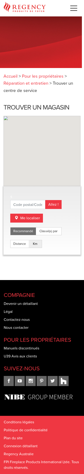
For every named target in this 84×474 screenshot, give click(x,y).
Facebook (9, 381)
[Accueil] (25, 8)
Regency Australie (19, 454)
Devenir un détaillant (21, 303)
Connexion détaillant (21, 446)
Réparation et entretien (26, 83)
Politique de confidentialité (26, 430)
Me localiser (29, 218)
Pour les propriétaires (42, 76)
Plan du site (13, 438)
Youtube (20, 381)
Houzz (64, 381)
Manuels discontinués (21, 348)
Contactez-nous (17, 319)
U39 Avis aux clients (20, 356)
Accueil (11, 76)
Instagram (31, 381)
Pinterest (42, 381)
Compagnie (19, 295)
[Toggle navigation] (73, 7)
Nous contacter (16, 327)
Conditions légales (19, 422)
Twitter (53, 381)
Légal (8, 311)
